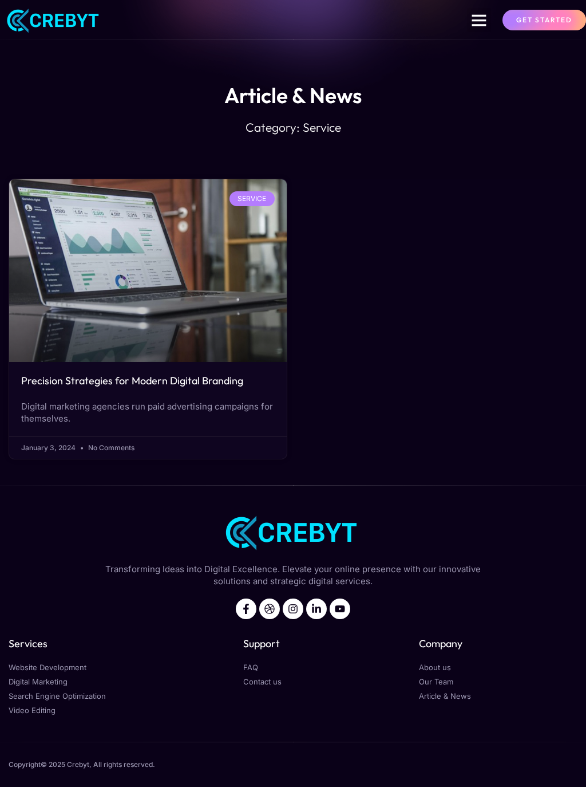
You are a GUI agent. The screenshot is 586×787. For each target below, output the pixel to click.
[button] (479, 20)
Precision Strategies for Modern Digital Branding (132, 380)
